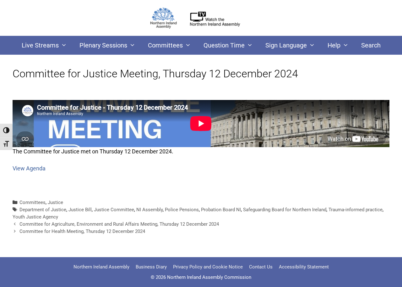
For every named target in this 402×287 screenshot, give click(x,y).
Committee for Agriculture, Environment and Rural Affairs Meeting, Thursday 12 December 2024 (119, 224)
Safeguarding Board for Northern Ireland (284, 209)
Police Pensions (182, 209)
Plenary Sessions (103, 45)
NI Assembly (149, 209)
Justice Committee (114, 209)
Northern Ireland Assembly (101, 267)
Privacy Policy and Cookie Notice (208, 267)
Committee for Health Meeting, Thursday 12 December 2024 (82, 231)
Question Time (224, 45)
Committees (165, 45)
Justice (55, 202)
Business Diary (151, 267)
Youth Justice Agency (35, 217)
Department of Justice (42, 209)
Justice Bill (80, 209)
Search (371, 45)
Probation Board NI (221, 209)
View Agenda (29, 168)
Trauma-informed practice (356, 209)
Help (334, 45)
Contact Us (261, 267)
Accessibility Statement (304, 267)
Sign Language (286, 45)
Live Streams (40, 45)
